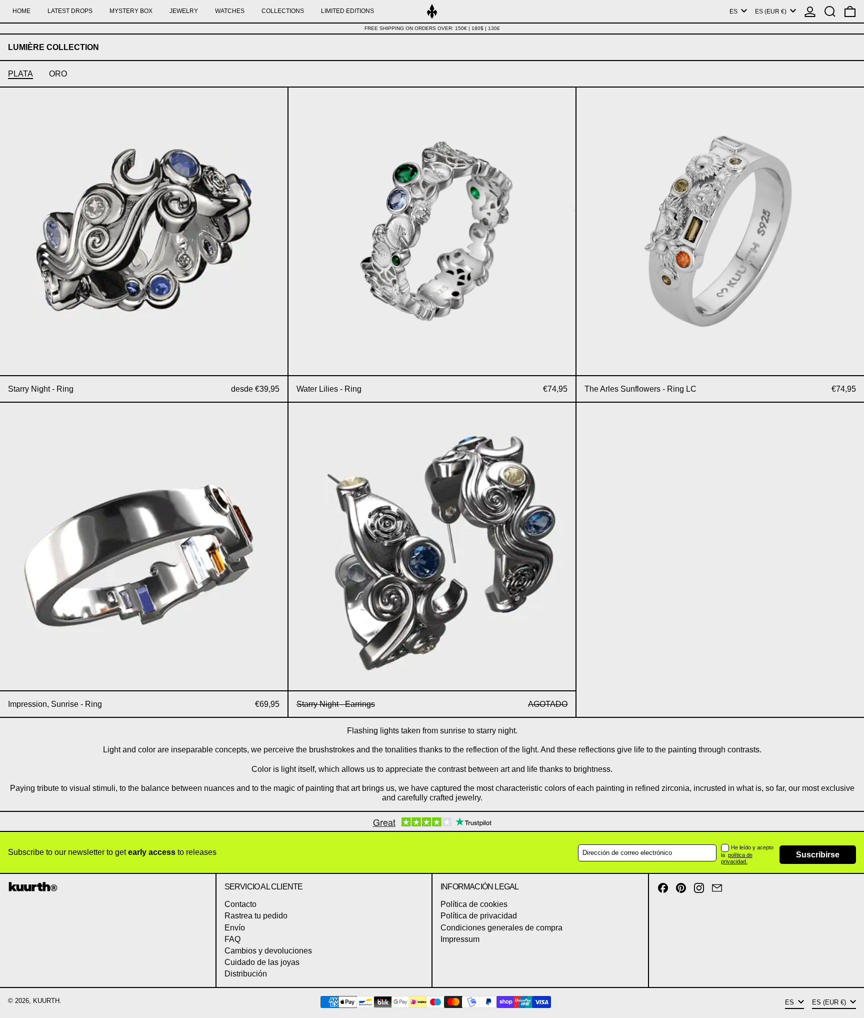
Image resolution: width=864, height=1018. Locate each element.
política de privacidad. (736, 858)
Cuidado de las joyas (262, 962)
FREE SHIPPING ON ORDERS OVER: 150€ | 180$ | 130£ (432, 28)
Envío (234, 927)
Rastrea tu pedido (256, 915)
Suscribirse (818, 854)
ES (734, 11)
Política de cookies (474, 904)
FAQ (232, 939)
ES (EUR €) (771, 11)
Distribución (245, 973)
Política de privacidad (478, 915)
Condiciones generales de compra (501, 927)
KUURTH (46, 1000)
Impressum (460, 939)
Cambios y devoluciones (268, 950)
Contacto (240, 904)
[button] (830, 11)
